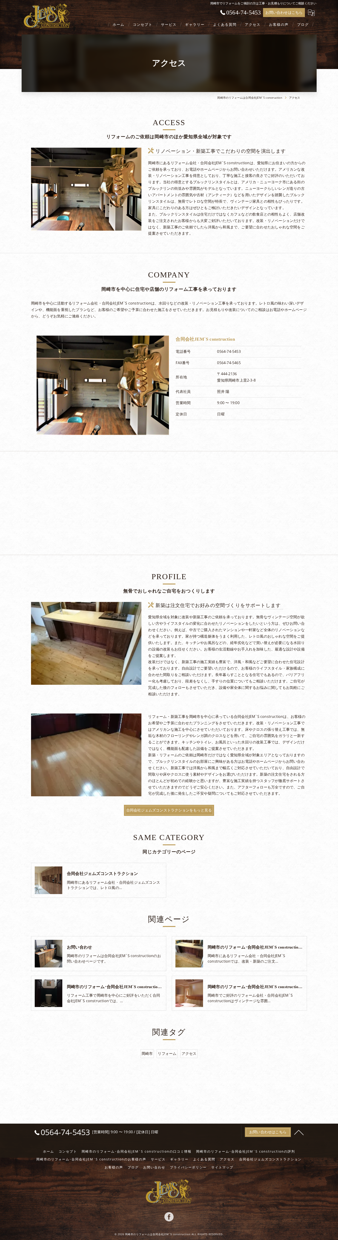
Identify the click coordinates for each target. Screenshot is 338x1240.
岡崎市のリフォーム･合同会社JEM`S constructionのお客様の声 (91, 1159)
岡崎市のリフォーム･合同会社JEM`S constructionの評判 (245, 1151)
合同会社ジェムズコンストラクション (270, 1159)
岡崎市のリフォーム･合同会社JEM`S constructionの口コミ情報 (137, 1151)
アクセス (189, 1053)
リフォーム (167, 1053)
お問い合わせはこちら (284, 12)
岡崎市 (147, 1053)
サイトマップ (222, 1167)
